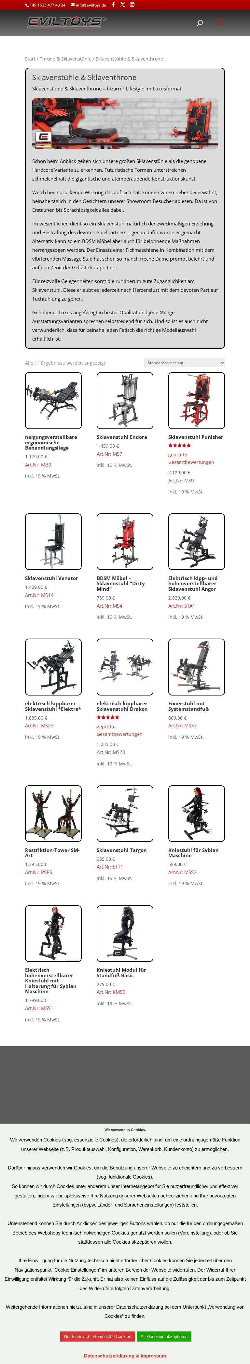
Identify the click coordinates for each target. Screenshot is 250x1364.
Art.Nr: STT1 (122, 858)
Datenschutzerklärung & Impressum (125, 1355)
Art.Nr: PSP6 (52, 861)
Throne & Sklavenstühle (65, 59)
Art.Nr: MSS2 (193, 861)
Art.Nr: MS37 (188, 714)
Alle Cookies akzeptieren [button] (164, 1336)
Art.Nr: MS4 (121, 592)
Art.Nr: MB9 (51, 451)
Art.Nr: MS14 (51, 586)
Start (30, 59)
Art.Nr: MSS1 (50, 988)
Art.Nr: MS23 (53, 714)
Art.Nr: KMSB (121, 980)
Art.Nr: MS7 (122, 445)
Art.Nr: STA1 (193, 592)
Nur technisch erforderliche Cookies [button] (97, 1336)
